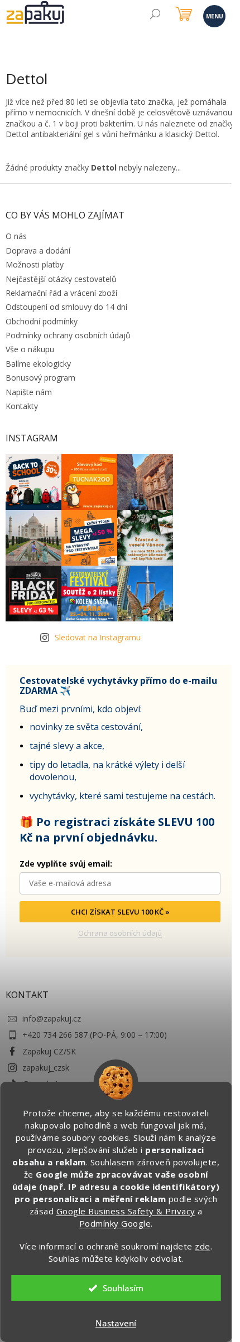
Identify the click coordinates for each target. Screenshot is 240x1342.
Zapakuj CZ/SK (49, 1051)
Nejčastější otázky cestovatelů (61, 279)
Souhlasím (123, 1288)
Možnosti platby (35, 264)
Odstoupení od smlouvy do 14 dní (66, 307)
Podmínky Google (115, 1223)
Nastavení (115, 1323)
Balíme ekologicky (38, 363)
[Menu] (213, 15)
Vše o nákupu (30, 349)
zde (202, 1246)
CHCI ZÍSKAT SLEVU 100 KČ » (120, 912)
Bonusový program (40, 377)
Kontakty (22, 406)
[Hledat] (154, 15)
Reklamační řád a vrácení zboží (61, 293)
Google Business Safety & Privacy (125, 1211)
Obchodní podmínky (42, 321)
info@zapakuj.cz (51, 1018)
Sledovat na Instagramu (98, 637)
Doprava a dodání (38, 250)
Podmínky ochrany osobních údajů (68, 335)
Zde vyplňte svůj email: (66, 863)
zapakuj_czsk (45, 1067)
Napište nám (29, 392)
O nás (16, 236)
